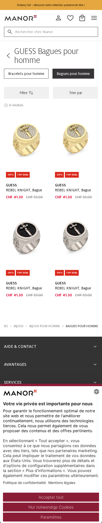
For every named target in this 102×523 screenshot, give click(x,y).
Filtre (23, 93)
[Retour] (8, 55)
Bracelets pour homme (26, 74)
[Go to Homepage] (21, 18)
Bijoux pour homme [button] (44, 326)
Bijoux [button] (19, 326)
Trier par (75, 93)
